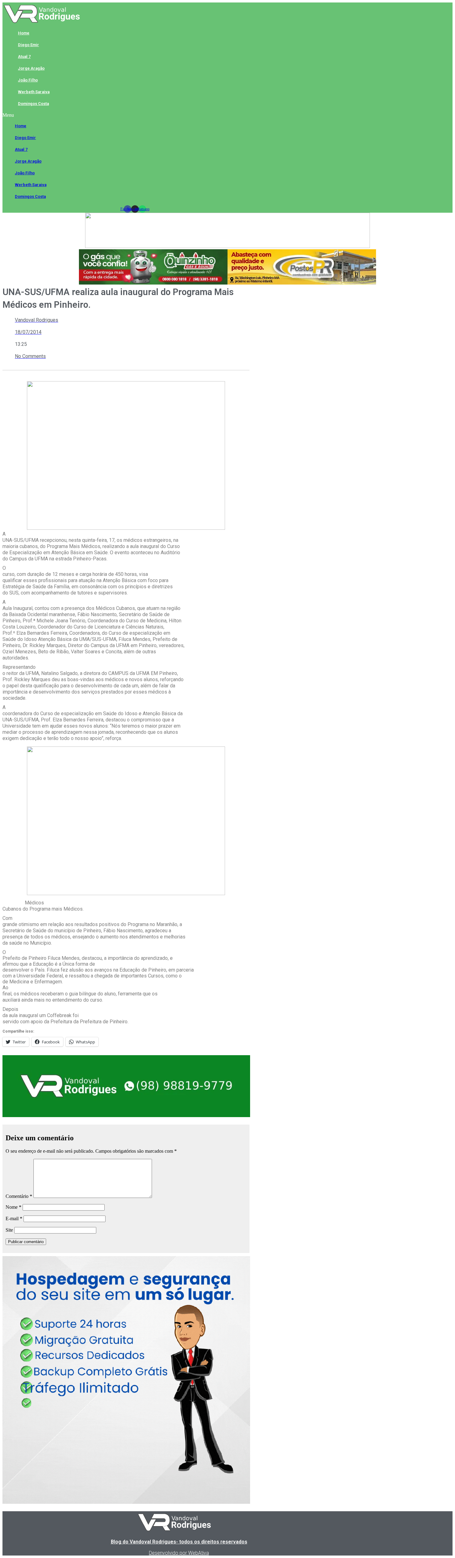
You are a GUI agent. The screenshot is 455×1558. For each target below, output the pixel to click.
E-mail (14, 1218)
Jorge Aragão (31, 68)
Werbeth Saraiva (34, 91)
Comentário (19, 1196)
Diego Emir (28, 44)
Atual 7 (24, 56)
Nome (13, 1207)
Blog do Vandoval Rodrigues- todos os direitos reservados (179, 1542)
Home (23, 33)
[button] (134, 115)
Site (9, 1230)
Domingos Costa (33, 103)
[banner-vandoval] (126, 1115)
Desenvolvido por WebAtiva (179, 1553)
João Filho (28, 80)
